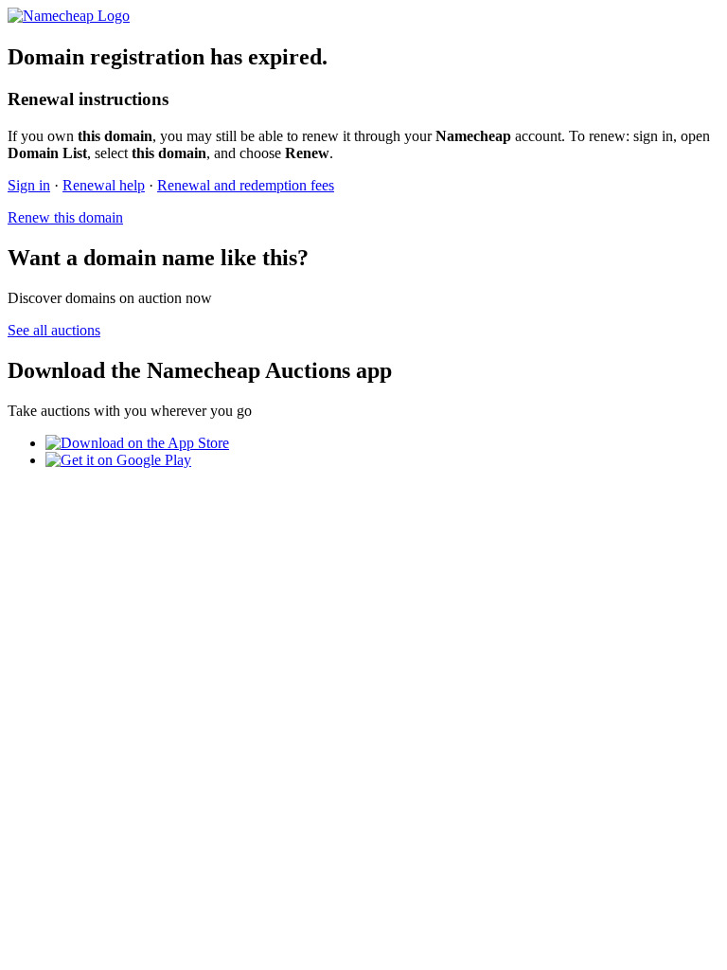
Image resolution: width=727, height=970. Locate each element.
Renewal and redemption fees (245, 185)
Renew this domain (65, 217)
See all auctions (54, 330)
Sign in (29, 185)
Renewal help (103, 185)
